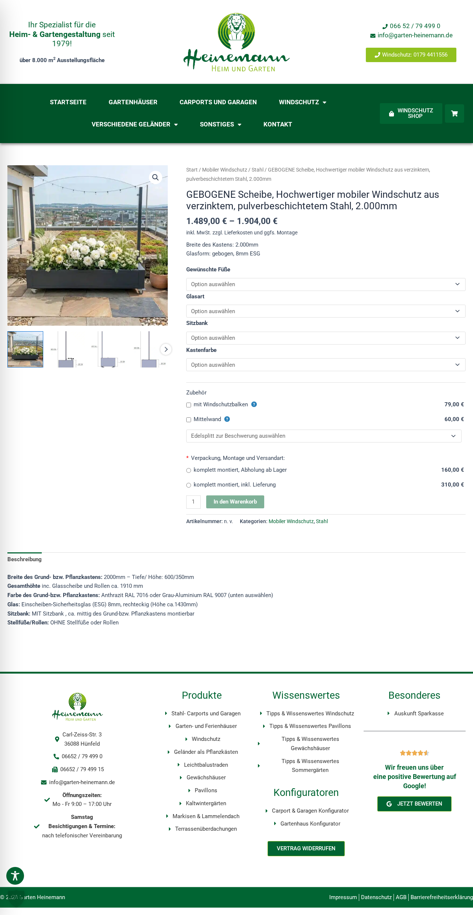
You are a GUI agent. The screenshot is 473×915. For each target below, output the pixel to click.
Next (165, 349)
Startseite (68, 102)
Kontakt (277, 124)
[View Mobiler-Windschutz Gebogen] (25, 349)
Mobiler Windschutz (224, 170)
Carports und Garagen (218, 102)
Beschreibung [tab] (24, 559)
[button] (155, 177)
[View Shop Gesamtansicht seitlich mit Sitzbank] (67, 349)
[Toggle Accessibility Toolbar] (15, 875)
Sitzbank (197, 323)
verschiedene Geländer (131, 124)
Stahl (257, 170)
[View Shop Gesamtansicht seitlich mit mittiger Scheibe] (150, 349)
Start (192, 170)
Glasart (195, 296)
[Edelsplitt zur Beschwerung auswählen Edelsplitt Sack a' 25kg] (324, 436)
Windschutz (299, 102)
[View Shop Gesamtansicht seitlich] (108, 349)
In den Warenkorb (235, 501)
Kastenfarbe (201, 350)
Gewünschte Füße (208, 269)
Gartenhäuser (133, 102)
